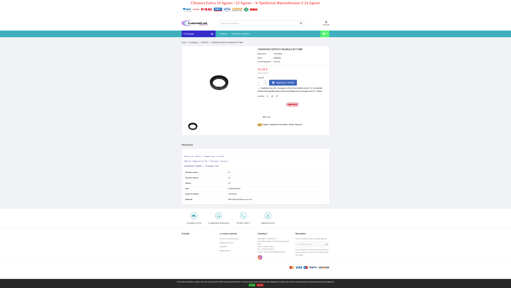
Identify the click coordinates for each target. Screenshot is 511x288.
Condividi (267, 96)
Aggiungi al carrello (283, 82)
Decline (260, 285)
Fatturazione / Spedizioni (240, 34)
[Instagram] (259, 257)
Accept (252, 285)
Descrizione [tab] (187, 145)
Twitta (272, 96)
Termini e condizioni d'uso (229, 239)
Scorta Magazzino (264, 62)
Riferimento (261, 54)
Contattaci (223, 34)
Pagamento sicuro (226, 243)
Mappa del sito (225, 251)
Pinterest (277, 96)
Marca (259, 58)
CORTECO (277, 58)
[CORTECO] (292, 104)
